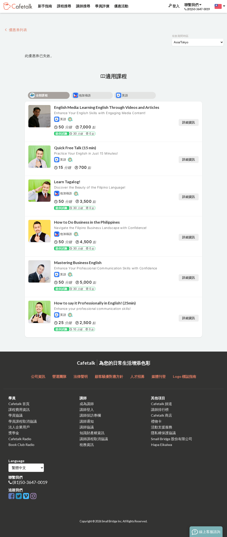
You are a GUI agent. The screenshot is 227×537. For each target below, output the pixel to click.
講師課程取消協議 (94, 439)
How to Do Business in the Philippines (87, 222)
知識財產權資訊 (92, 433)
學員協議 (15, 415)
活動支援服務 (161, 427)
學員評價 (101, 6)
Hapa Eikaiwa (161, 444)
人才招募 (137, 376)
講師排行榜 (160, 409)
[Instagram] (33, 496)
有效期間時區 (180, 36)
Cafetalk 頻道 (161, 404)
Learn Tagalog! (67, 181)
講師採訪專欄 (90, 415)
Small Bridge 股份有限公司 (171, 439)
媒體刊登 (159, 376)
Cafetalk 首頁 (18, 404)
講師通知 (87, 421)
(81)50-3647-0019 (29, 482)
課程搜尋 (63, 6)
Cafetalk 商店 (161, 415)
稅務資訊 (87, 444)
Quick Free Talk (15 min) (75, 147)
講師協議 (87, 427)
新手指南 (44, 6)
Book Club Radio (21, 444)
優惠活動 (121, 6)
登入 (176, 6)
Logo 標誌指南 (184, 376)
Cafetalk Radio (19, 439)
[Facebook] (12, 496)
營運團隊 (59, 376)
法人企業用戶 (19, 427)
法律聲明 (81, 376)
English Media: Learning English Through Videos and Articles (106, 107)
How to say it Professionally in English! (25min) (95, 303)
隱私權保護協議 (163, 433)
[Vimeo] (26, 496)
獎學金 (13, 433)
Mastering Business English (78, 262)
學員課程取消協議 (22, 421)
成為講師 (87, 404)
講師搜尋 (82, 6)
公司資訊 (38, 376)
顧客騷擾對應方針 (109, 376)
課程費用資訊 (19, 409)
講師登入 (87, 409)
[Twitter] (19, 496)
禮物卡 (156, 421)
